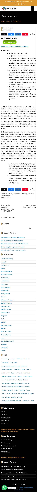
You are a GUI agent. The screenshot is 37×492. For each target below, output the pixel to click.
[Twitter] (15, 4)
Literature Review (6, 303)
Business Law (9, 38)
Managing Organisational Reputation (12, 387)
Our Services (5, 420)
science (7, 397)
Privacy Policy (18, 490)
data (23, 369)
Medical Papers (6, 309)
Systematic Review (7, 341)
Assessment (5, 362)
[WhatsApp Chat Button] (4, 487)
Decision (28, 369)
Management (5, 306)
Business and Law (6, 271)
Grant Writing (5, 452)
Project (28, 390)
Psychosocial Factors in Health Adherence (14, 244)
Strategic (19, 397)
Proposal (4, 316)
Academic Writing (8, 193)
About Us (4, 415)
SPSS (2, 338)
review (32, 393)
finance (20, 376)
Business (5, 198)
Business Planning (22, 193)
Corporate (4, 284)
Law (10, 198)
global (25, 376)
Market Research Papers (8, 446)
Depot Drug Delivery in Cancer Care (12, 247)
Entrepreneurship (6, 376)
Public (3, 393)
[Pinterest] (21, 4)
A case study (5, 359)
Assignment (13, 362)
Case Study (31, 193)
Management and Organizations (20, 383)
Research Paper (5, 195)
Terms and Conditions (26, 488)
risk (3, 397)
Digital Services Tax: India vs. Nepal (12, 240)
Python (3, 319)
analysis (12, 359)
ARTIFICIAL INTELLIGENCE (23, 359)
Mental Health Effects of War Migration (13, 250)
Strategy (18, 400)
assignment (5, 265)
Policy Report (5, 312)
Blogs (15, 193)
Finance (3, 297)
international (12, 380)
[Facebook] (13, 4)
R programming (6, 325)
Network (10, 390)
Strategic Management (8, 400)
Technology (26, 400)
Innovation (5, 380)
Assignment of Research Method (11, 366)
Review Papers (6, 335)
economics (19, 373)
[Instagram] (18, 4)
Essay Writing (5, 293)
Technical (4, 347)
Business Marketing (7, 369)
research (14, 393)
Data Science (5, 287)
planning (22, 390)
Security (13, 397)
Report (3, 328)
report (8, 393)
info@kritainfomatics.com (25, 1)
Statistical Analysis (6, 449)
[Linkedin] (24, 4)
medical (4, 390)
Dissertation (5, 290)
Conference (5, 281)
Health (30, 376)
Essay (14, 376)
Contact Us (4, 423)
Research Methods (23, 393)
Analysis (3, 262)
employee (27, 373)
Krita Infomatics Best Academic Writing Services (14, 46)
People (16, 390)
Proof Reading (5, 443)
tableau (3, 344)
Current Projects (6, 417)
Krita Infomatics (8, 30)
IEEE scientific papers (7, 300)
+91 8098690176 (10, 1)
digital (12, 373)
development (5, 373)
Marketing (27, 387)
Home (3, 412)
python (3, 322)
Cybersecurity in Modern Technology (13, 237)
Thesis (3, 351)
